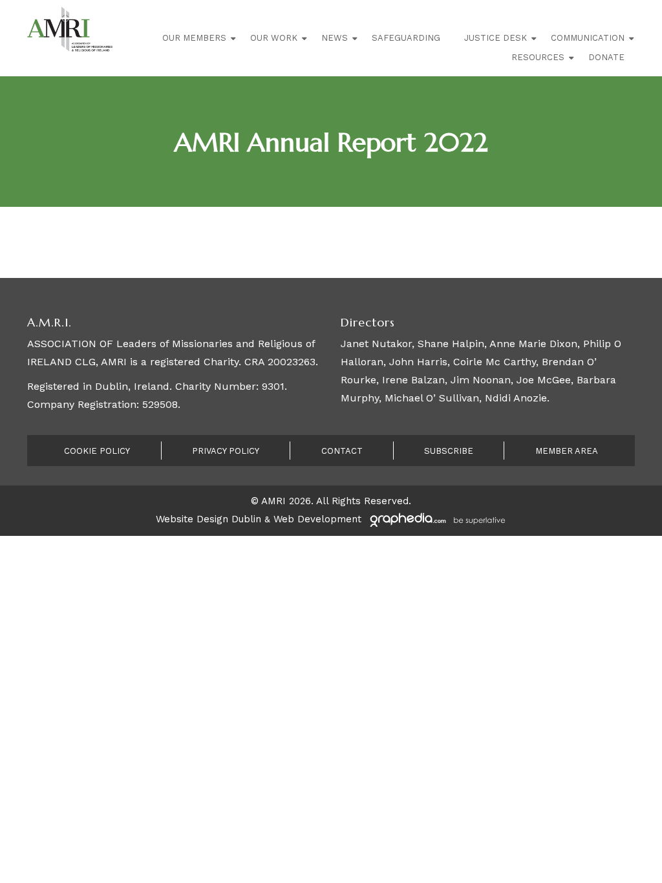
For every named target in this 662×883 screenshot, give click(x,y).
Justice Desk (495, 38)
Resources (537, 57)
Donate (606, 57)
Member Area (566, 451)
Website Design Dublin (208, 519)
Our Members (194, 38)
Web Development (317, 519)
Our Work (273, 38)
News (334, 38)
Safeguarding (406, 38)
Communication (588, 38)
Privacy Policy (225, 451)
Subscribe (448, 451)
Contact (342, 451)
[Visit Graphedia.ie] (436, 519)
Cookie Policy (97, 451)
